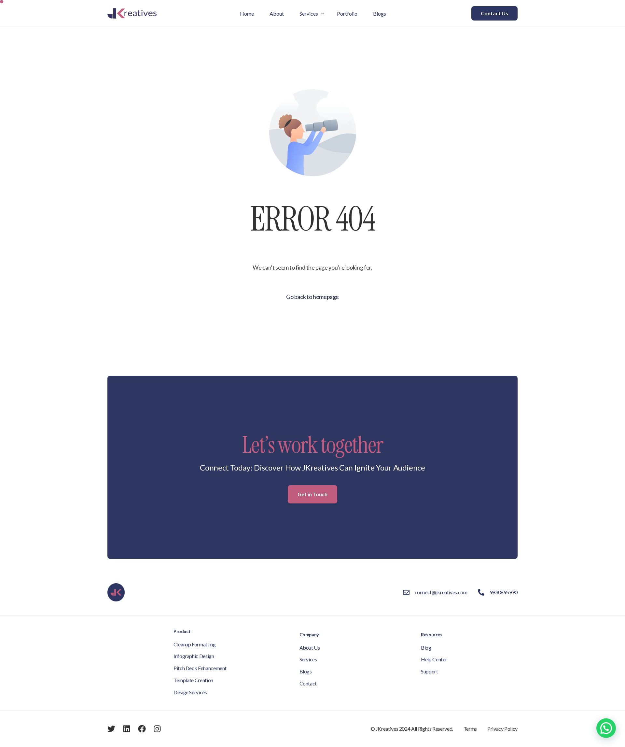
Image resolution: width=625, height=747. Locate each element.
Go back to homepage (312, 296)
